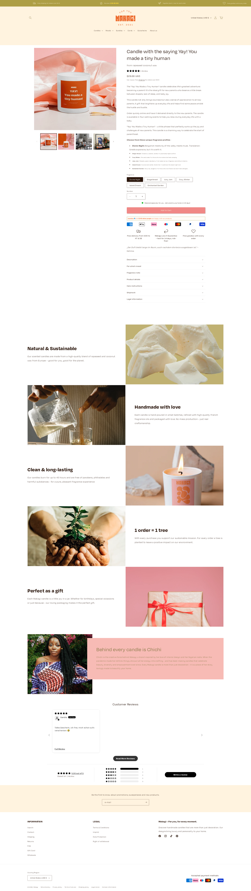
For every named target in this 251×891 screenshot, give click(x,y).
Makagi (35, 887)
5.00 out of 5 (78, 773)
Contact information (109, 887)
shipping (142, 80)
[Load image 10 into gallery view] (66, 141)
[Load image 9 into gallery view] (48, 141)
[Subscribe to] (146, 802)
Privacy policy (57, 887)
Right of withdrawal (101, 841)
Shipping (31, 837)
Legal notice (95, 887)
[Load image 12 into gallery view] (101, 141)
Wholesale (31, 855)
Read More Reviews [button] (125, 758)
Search (30, 828)
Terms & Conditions (101, 828)
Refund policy (45, 887)
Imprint (96, 832)
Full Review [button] (60, 749)
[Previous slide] (49, 735)
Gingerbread (152, 179)
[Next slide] (202, 735)
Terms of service (70, 887)
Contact (30, 832)
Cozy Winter (184, 179)
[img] (61, 713)
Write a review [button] (180, 775)
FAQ (29, 846)
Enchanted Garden (156, 185)
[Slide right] (113, 141)
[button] (30, 18)
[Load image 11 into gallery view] (84, 141)
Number (130, 191)
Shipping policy (84, 887)
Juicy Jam (168, 179)
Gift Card (31, 850)
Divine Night (135, 179)
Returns (30, 841)
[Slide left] (37, 141)
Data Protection (99, 837)
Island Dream (135, 185)
